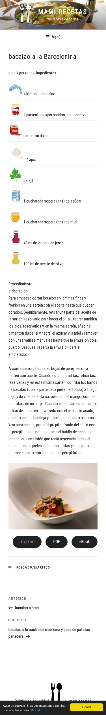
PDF (56, 541)
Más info (36, 710)
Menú (56, 37)
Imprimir (27, 541)
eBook (84, 541)
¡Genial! (86, 707)
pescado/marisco (33, 567)
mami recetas (62, 12)
